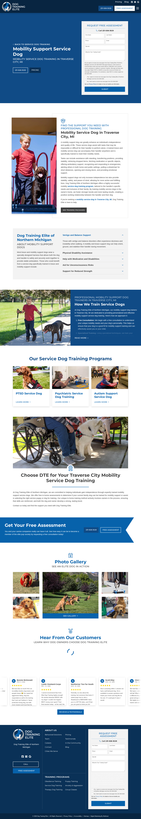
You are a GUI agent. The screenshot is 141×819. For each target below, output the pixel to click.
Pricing (118, 2)
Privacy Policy (92, 84)
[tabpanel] (31, 386)
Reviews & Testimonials (70, 712)
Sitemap (86, 816)
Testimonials (70, 739)
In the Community (73, 743)
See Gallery (69, 616)
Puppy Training (71, 781)
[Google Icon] (138, 2)
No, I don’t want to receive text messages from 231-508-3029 (102, 81)
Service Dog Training (53, 785)
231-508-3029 (105, 8)
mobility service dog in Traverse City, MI (94, 199)
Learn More (22, 402)
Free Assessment (124, 8)
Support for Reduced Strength (77, 271)
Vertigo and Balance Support (77, 235)
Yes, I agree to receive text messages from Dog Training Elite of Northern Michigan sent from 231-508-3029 (105, 77)
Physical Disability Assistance (77, 253)
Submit (105, 89)
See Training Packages (74, 210)
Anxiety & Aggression (74, 785)
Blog (126, 2)
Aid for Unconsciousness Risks (78, 265)
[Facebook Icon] (132, 2)
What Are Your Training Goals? (93, 52)
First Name (88, 35)
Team (47, 739)
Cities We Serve (51, 751)
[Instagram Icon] (135, 2)
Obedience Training (53, 781)
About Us (51, 730)
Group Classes (71, 790)
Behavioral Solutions (53, 735)
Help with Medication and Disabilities (81, 259)
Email (107, 40)
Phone (87, 40)
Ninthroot (105, 816)
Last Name (109, 35)
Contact (48, 747)
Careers (48, 743)
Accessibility (78, 816)
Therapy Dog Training (53, 790)
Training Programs (57, 777)
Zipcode (87, 46)
